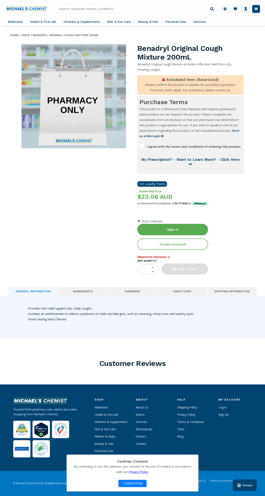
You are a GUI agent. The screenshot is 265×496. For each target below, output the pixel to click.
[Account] (246, 9)
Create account (173, 244)
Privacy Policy (186, 415)
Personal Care (104, 451)
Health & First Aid (106, 415)
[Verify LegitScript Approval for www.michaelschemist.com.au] (41, 429)
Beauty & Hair (104, 444)
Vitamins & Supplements (111, 422)
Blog (180, 436)
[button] (184, 269)
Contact (141, 444)
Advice (140, 415)
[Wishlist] (235, 9)
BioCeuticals (144, 429)
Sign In (172, 230)
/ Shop (24, 35)
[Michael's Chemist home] (28, 9)
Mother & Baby (105, 436)
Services (141, 422)
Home (14, 35)
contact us (223, 90)
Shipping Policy (187, 407)
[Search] (212, 9)
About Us (142, 407)
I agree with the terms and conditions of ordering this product (194, 147)
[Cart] (256, 9)
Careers (141, 436)
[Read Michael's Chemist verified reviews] (22, 429)
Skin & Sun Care (105, 429)
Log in (222, 407)
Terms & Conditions (190, 422)
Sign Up (223, 415)
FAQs (180, 429)
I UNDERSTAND (132, 483)
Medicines (101, 407)
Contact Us (199, 481)
